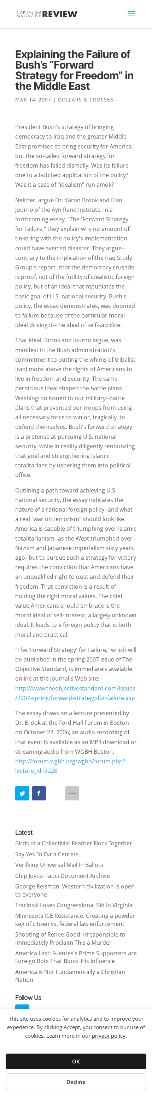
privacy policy (108, 1035)
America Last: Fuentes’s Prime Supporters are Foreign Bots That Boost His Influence (76, 957)
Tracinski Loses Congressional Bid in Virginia (74, 905)
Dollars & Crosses (85, 99)
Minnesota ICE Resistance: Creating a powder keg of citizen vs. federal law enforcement (75, 919)
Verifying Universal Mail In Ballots (59, 865)
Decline (76, 1081)
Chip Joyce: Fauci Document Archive (62, 876)
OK (76, 1061)
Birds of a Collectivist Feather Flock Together (73, 843)
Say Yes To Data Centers (47, 854)
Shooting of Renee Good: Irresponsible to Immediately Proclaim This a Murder (70, 938)
